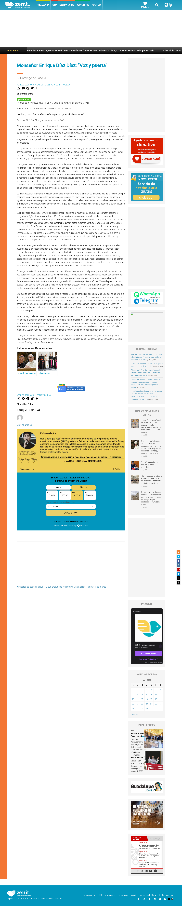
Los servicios (122, 895)
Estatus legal (144, 895)
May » (138, 714)
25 (156, 704)
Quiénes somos (89, 895)
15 (142, 699)
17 (151, 699)
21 (138, 704)
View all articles (24, 425)
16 (147, 699)
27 (133, 709)
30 (147, 709)
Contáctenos (167, 895)
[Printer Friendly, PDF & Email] (24, 99)
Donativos (96, 5)
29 (142, 709)
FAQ (100, 895)
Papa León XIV (43, 5)
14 (138, 699)
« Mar (133, 714)
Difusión (133, 895)
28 (138, 709)
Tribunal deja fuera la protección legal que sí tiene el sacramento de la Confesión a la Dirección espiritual (147, 372)
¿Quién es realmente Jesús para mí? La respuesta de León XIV (137, 757)
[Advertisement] (91, 28)
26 (160, 704)
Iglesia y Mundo (66, 5)
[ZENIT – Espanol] (20, 5)
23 (147, 704)
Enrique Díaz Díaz (45, 85)
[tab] (139, 838)
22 (142, 704)
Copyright (155, 895)
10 (151, 694)
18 (156, 699)
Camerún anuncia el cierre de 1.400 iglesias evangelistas (151, 464)
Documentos (83, 5)
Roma (54, 5)
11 (156, 694)
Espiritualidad (63, 85)
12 (160, 694)
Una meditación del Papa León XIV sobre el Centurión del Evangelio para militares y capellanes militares (147, 357)
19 (160, 699)
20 (133, 704)
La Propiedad (109, 895)
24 (151, 704)
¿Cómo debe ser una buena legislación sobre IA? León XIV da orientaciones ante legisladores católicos (151, 479)
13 (133, 699)
